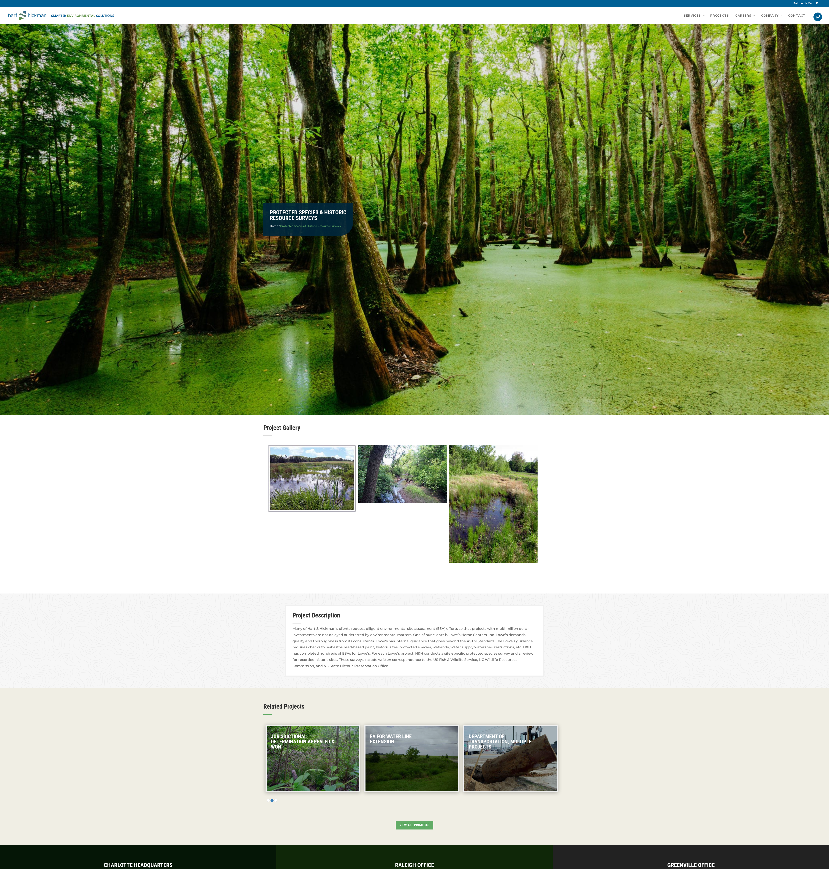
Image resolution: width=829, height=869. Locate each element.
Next (575, 511)
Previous (253, 511)
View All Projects (414, 825)
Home (274, 226)
